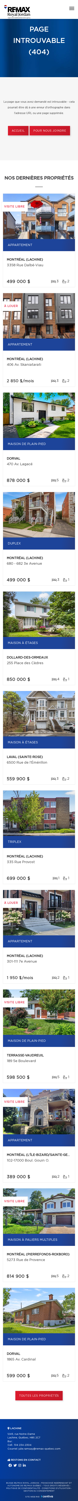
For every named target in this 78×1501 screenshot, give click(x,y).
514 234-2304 (22, 1445)
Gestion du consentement (39, 1491)
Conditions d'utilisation (56, 1488)
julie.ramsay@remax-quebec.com (39, 1449)
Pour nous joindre (49, 131)
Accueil (18, 131)
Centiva (47, 1496)
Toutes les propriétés (39, 1396)
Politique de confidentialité (23, 1488)
